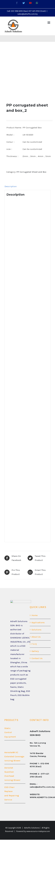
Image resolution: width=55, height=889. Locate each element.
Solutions (36, 629)
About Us (36, 636)
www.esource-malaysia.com (38, 831)
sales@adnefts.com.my (27, 14)
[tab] (27, 186)
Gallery (35, 651)
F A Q (34, 644)
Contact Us (37, 658)
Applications (38, 622)
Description (11, 186)
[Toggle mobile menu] (49, 22)
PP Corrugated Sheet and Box (31, 172)
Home (35, 615)
